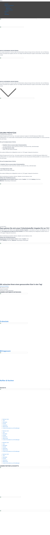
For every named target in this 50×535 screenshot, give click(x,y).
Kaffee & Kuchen (9, 9)
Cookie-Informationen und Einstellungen (11, 428)
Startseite (6, 4)
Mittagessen (5, 351)
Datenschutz (5, 426)
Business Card (6, 419)
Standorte (7, 11)
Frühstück (8, 7)
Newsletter (7, 14)
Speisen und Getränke (9, 5)
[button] (25, 0)
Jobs (6, 12)
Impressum (5, 425)
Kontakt (4, 423)
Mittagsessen (8, 8)
